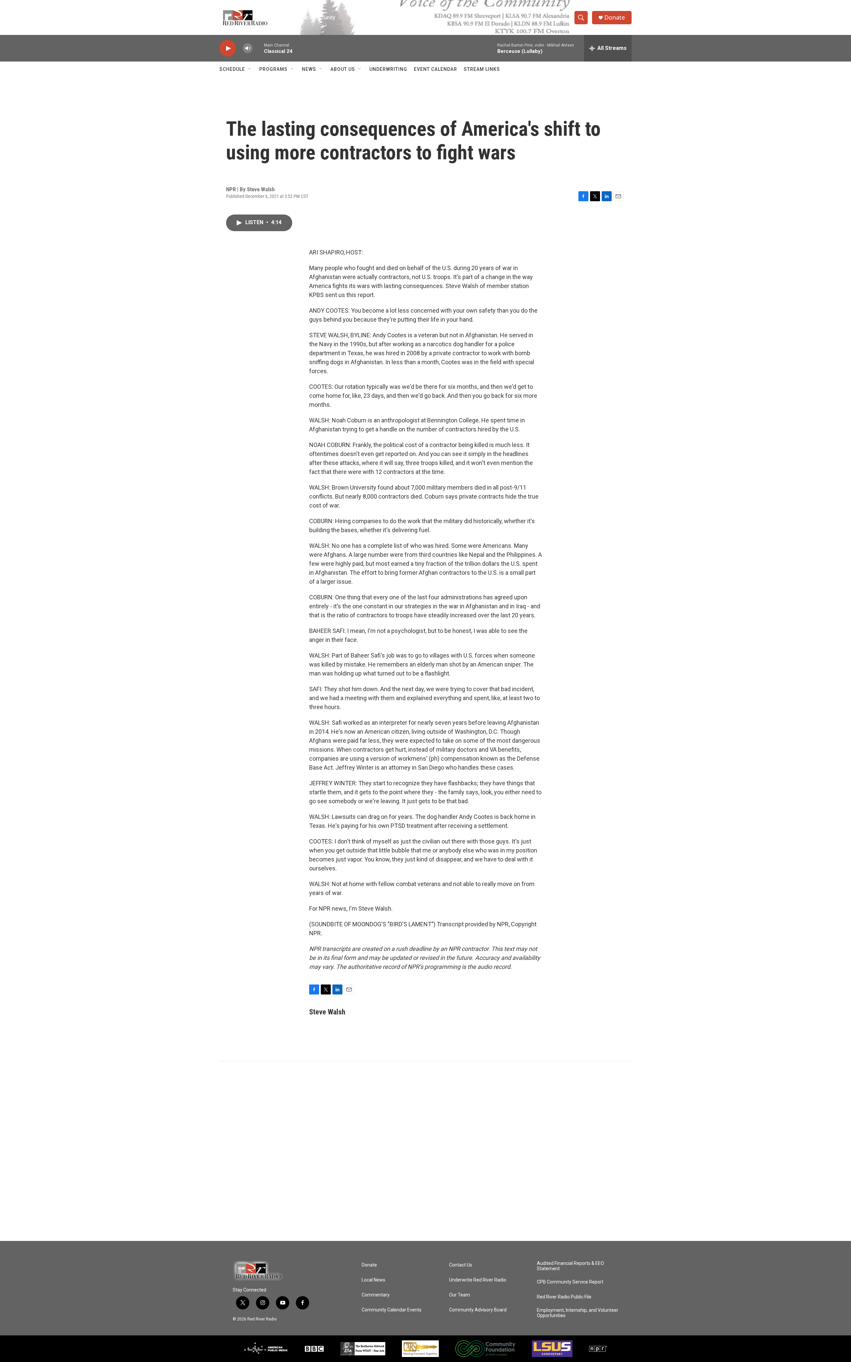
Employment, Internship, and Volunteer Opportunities (577, 1313)
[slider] (258, 48)
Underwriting (388, 69)
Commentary (376, 1294)
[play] (227, 48)
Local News (373, 1280)
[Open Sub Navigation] (250, 69)
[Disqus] (425, 1151)
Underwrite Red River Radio (477, 1280)
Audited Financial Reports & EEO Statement (570, 1266)
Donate (614, 17)
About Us (342, 69)
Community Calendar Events (392, 1309)
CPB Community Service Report (570, 1282)
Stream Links (482, 69)
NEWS (309, 69)
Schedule (232, 69)
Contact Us (460, 1265)
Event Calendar (435, 69)
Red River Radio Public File (564, 1296)
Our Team (459, 1294)
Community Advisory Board (478, 1309)
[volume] (247, 48)
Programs (273, 69)
